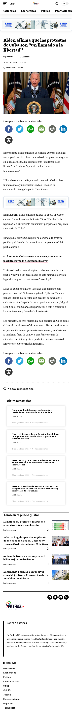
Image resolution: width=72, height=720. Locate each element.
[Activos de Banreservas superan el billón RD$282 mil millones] (60, 559)
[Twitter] (55, 597)
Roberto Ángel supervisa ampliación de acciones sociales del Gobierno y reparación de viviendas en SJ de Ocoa (25, 540)
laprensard (8, 57)
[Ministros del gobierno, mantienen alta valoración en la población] (60, 525)
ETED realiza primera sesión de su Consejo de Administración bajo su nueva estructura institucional (35, 462)
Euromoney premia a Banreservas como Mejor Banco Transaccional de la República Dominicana (25, 575)
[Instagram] (66, 597)
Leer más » (17, 416)
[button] (6, 3)
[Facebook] (49, 597)
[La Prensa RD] (36, 3)
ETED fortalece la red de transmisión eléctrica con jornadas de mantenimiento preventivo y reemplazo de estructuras (35, 488)
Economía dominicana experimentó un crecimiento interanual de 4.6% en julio (32, 411)
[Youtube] (60, 597)
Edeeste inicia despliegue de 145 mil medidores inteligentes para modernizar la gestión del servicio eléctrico (35, 436)
